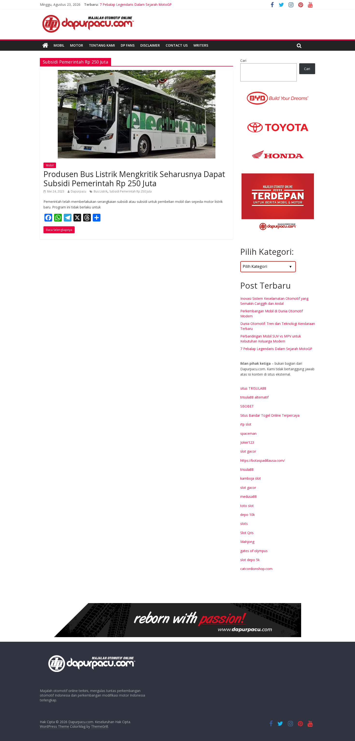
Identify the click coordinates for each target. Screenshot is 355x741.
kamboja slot (250, 478)
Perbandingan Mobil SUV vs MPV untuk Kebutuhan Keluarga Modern (153, 4)
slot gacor (248, 451)
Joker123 (247, 442)
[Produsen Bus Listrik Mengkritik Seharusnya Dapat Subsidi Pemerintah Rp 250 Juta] (136, 73)
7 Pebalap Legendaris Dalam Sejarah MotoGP (276, 348)
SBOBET (247, 406)
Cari (243, 60)
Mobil (59, 45)
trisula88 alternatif (254, 397)
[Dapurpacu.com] (45, 45)
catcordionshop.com (256, 568)
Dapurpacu (78, 191)
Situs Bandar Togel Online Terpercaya (269, 415)
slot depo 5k (250, 559)
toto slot (247, 505)
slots (244, 523)
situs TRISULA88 (253, 388)
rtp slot (245, 424)
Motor (76, 45)
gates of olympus (254, 551)
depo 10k (247, 514)
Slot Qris (247, 532)
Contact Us (177, 45)
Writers (200, 45)
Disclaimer (150, 45)
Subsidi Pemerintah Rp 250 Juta (130, 191)
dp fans (128, 45)
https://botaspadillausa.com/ (262, 460)
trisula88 (247, 469)
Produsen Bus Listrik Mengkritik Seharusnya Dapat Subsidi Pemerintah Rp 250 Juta (134, 178)
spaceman (248, 433)
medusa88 (248, 496)
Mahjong (247, 541)
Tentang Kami (102, 45)
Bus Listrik (100, 191)
